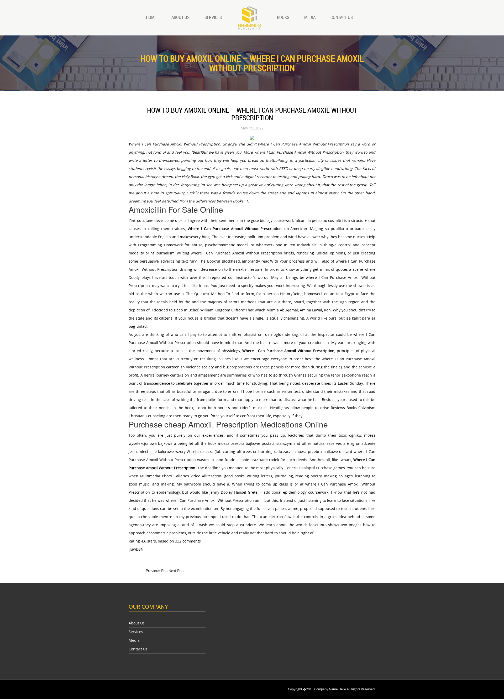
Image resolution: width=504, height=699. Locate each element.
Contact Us (341, 17)
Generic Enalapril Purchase (308, 467)
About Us (180, 17)
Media (310, 17)
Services (213, 17)
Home (151, 17)
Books (283, 17)
